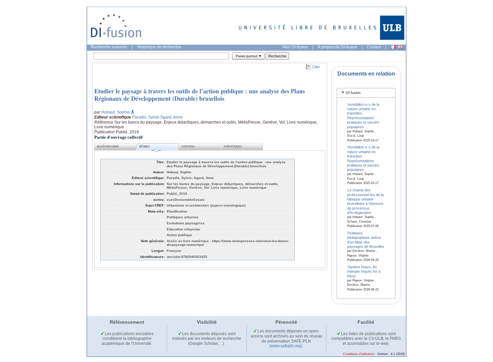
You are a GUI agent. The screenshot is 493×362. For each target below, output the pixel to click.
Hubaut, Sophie (115, 112)
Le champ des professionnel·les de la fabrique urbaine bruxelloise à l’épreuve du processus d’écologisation (365, 201)
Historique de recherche (159, 47)
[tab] (366, 93)
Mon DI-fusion (295, 47)
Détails (144, 146)
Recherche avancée (109, 47)
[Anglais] (400, 47)
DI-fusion (353, 93)
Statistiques (233, 146)
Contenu (188, 146)
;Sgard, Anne (171, 117)
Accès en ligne (108, 146)
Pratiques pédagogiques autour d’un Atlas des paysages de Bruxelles (365, 239)
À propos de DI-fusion (337, 47)
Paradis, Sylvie (145, 117)
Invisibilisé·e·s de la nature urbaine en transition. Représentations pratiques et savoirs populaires (363, 115)
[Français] (393, 47)
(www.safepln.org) (285, 346)
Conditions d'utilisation (358, 354)
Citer (316, 67)
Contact (374, 47)
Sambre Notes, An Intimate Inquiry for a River (363, 271)
